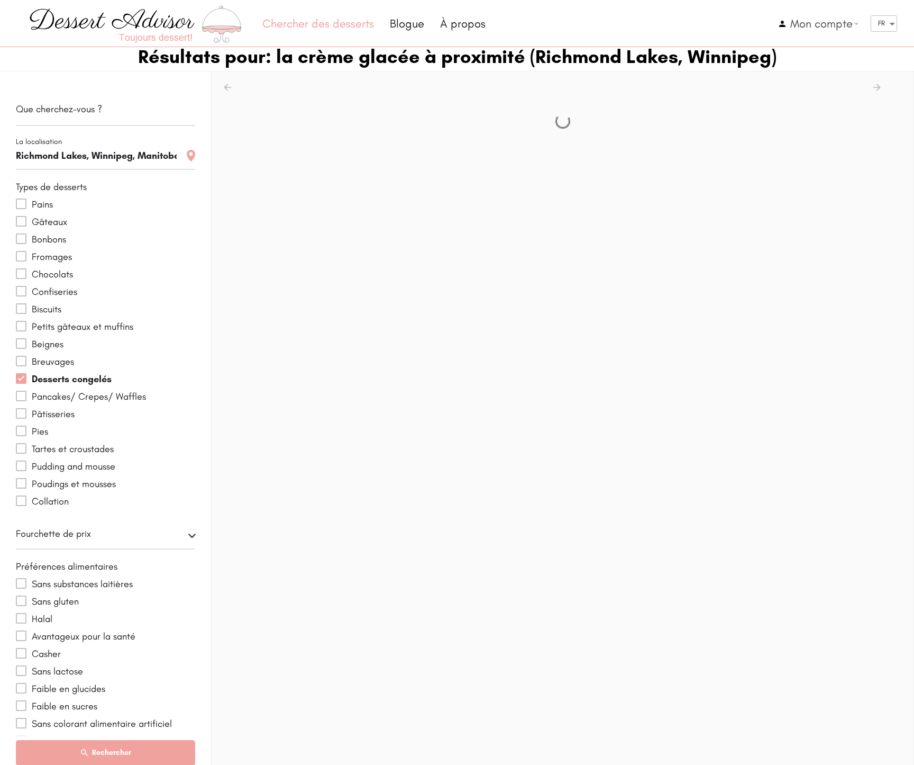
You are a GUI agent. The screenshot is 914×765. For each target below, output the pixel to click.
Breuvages (53, 361)
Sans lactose (57, 671)
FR (881, 23)
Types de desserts (51, 187)
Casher (46, 654)
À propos (463, 23)
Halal (42, 619)
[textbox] (105, 537)
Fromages (52, 257)
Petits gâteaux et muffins (82, 326)
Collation (50, 501)
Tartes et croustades (73, 449)
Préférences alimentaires (66, 566)
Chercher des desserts (318, 23)
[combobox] (105, 537)
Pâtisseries (53, 414)
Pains (42, 204)
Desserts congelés (72, 379)
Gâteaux (49, 222)
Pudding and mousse (73, 466)
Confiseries (54, 292)
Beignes (47, 344)
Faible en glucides (68, 689)
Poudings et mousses (74, 484)
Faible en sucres (64, 706)
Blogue (407, 23)
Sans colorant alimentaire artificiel (102, 724)
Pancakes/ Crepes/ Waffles (89, 396)
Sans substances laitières (82, 584)
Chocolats (52, 274)
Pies (40, 431)
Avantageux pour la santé (83, 636)
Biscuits (46, 309)
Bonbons (49, 239)
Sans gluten (55, 601)
